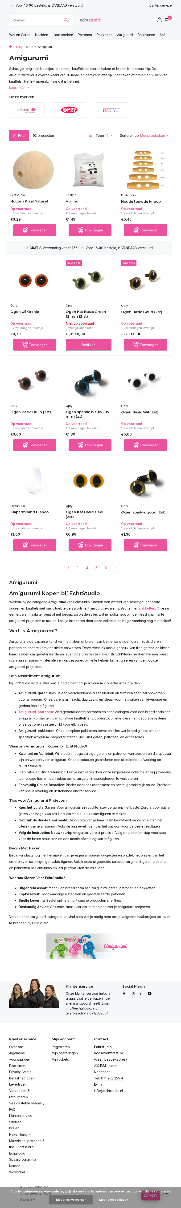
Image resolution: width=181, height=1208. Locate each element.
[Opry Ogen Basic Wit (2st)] (144, 380)
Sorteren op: (130, 135)
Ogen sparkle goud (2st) (143, 512)
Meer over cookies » (114, 1199)
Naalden (41, 35)
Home (29, 46)
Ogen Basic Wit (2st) (139, 412)
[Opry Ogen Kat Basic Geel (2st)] (88, 481)
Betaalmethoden (22, 1078)
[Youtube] (150, 994)
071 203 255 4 (112, 1078)
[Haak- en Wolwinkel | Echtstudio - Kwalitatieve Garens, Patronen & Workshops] (90, 20)
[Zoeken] (65, 20)
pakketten (147, 608)
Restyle (71, 195)
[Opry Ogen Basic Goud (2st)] (144, 280)
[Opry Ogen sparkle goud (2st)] (144, 481)
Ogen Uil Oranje (24, 311)
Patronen (85, 35)
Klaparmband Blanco (29, 512)
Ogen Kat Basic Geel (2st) (84, 514)
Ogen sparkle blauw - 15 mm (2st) (87, 414)
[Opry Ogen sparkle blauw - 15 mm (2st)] (88, 380)
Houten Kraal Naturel (29, 201)
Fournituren (146, 35)
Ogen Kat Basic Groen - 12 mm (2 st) (87, 314)
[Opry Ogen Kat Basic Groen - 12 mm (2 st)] (88, 280)
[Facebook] (124, 994)
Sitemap (15, 1122)
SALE (164, 35)
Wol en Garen (19, 35)
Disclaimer (17, 1066)
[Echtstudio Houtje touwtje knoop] (144, 170)
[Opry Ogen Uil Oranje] (33, 280)
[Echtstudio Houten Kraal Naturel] (33, 170)
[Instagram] (133, 994)
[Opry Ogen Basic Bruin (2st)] (33, 380)
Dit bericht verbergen (71, 1199)
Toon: (100, 135)
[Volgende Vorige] (115, 567)
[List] (90, 135)
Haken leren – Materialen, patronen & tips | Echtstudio (27, 1140)
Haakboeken (63, 35)
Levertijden (18, 1084)
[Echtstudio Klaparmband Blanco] (33, 481)
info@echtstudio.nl (108, 1091)
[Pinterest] (141, 994)
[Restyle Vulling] (88, 170)
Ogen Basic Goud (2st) (141, 312)
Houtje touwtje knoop (141, 201)
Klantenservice (160, 5)
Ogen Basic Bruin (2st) (30, 412)
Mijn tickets (60, 1059)
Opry (13, 305)
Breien (14, 1128)
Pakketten (104, 35)
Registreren (61, 1047)
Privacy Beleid (20, 1072)
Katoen (14, 1166)
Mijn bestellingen (65, 1053)
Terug (17, 46)
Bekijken (88, 345)
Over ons (16, 1047)
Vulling (72, 201)
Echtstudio (17, 195)
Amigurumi (125, 35)
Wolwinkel (17, 1172)
